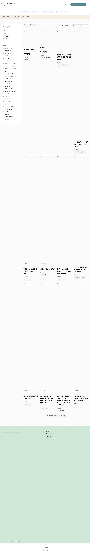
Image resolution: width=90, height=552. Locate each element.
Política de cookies (51, 433)
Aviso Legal (49, 436)
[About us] (56, 429)
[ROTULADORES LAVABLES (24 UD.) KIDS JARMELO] (81, 336)
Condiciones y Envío (51, 439)
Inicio (13, 17)
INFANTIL (19, 17)
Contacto (48, 431)
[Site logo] (10, 4)
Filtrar (6, 36)
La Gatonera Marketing (13, 541)
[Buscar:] (78, 4)
